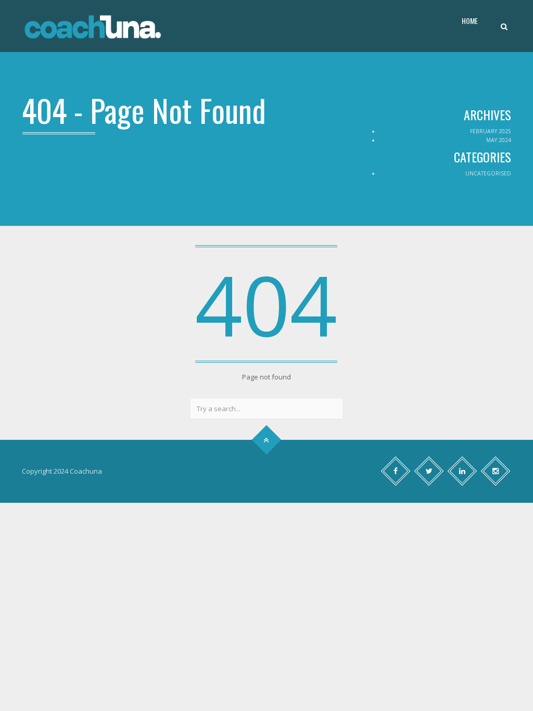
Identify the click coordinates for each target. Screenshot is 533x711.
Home (470, 20)
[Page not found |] (92, 26)
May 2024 (498, 140)
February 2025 (490, 131)
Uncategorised (488, 173)
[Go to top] (267, 439)
